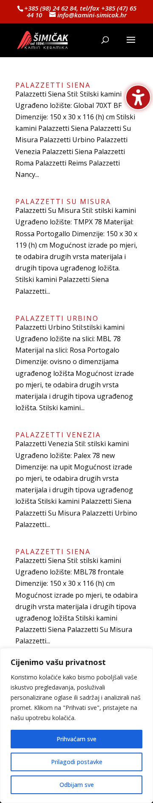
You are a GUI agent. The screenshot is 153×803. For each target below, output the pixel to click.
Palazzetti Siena (53, 85)
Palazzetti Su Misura (63, 201)
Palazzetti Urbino (57, 318)
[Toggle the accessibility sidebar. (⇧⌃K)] (138, 97)
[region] (76, 725)
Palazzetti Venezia (58, 434)
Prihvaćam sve (76, 739)
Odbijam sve (77, 785)
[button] (131, 45)
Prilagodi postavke (76, 762)
